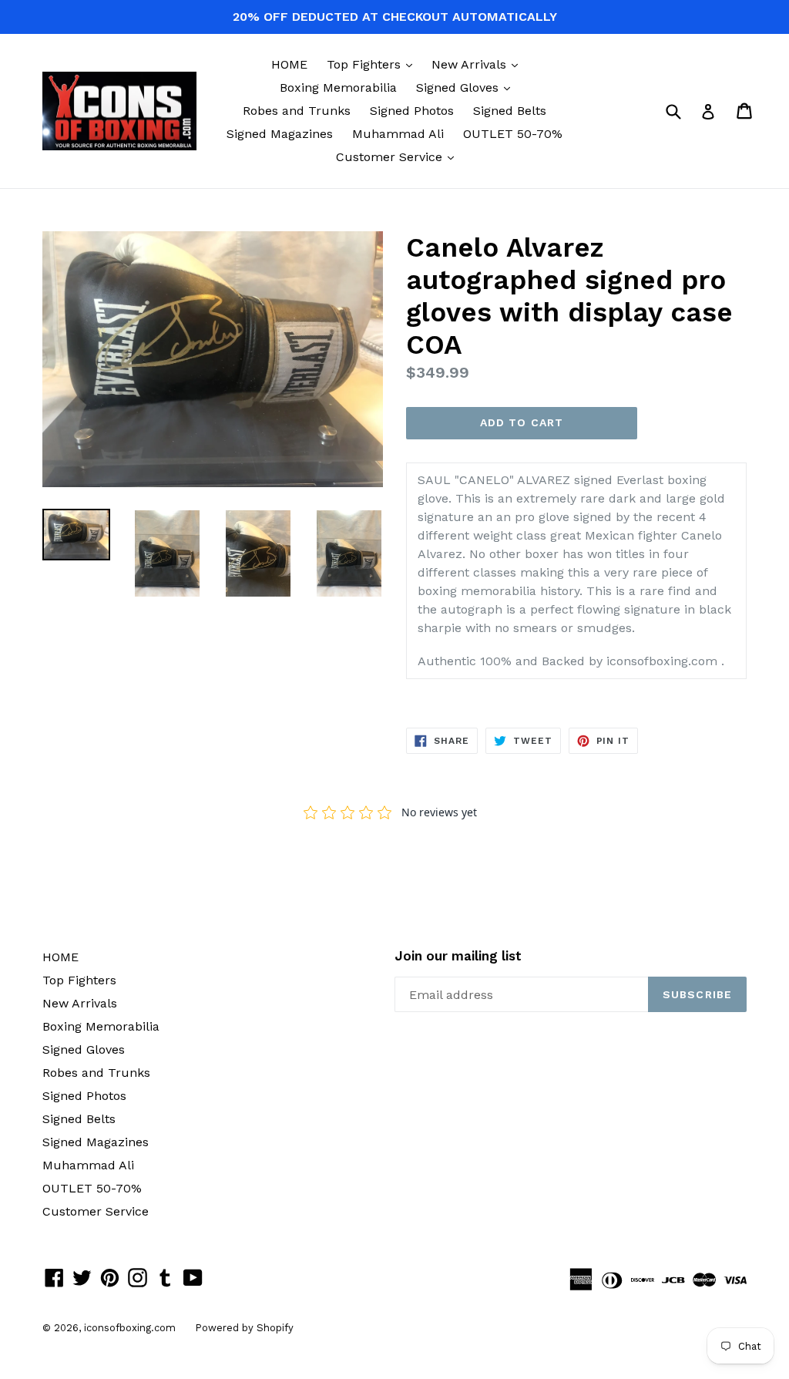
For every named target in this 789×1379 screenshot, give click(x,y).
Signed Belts (509, 110)
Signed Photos (412, 110)
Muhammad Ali (398, 133)
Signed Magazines (280, 133)
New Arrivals (478, 64)
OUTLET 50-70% (512, 133)
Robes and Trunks (297, 110)
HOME (289, 64)
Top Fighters (373, 64)
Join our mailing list (458, 956)
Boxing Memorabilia (338, 87)
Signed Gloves (467, 87)
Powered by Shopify (244, 1328)
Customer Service (399, 156)
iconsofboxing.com (130, 1328)
